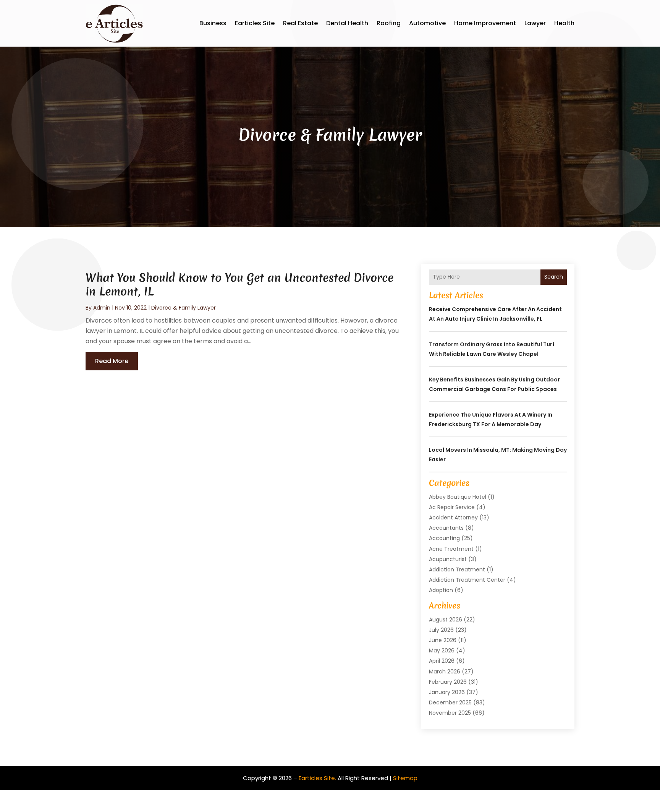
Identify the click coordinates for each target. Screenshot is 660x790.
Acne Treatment (451, 549)
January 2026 (447, 692)
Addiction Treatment (457, 569)
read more (111, 361)
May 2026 (442, 650)
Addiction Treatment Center (467, 580)
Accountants (446, 528)
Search (553, 277)
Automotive (427, 23)
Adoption (441, 590)
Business (212, 23)
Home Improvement (485, 23)
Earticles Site (255, 23)
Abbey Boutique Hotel (457, 497)
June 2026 (442, 640)
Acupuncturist (448, 559)
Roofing (389, 23)
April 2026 (442, 661)
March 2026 (444, 671)
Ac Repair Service (452, 507)
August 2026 (445, 619)
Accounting (444, 538)
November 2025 (450, 713)
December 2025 (450, 702)
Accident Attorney (453, 517)
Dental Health (347, 23)
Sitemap (405, 778)
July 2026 (441, 630)
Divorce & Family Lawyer (183, 307)
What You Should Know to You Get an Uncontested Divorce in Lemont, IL (239, 284)
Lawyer (535, 23)
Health (564, 23)
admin (101, 307)
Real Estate (300, 23)
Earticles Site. (317, 778)
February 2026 (448, 682)
